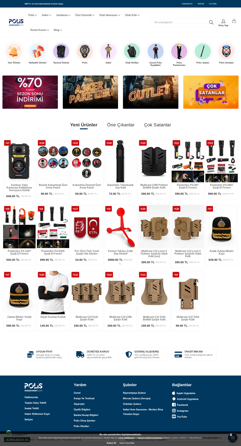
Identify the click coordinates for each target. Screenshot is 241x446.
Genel (77, 392)
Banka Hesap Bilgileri (86, 415)
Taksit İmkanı (193, 351)
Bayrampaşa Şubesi (134, 392)
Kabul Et (111, 443)
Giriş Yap (223, 25)
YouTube (182, 416)
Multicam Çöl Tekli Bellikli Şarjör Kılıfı (154, 318)
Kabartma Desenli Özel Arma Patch (87, 186)
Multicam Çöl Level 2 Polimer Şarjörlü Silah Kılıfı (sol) (154, 254)
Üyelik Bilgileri (82, 409)
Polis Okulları (81, 426)
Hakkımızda (31, 397)
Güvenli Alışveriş (146, 351)
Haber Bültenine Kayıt (37, 413)
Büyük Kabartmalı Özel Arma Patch (53, 186)
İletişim (29, 419)
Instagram (182, 410)
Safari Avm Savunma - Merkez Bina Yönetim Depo (143, 411)
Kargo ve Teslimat (84, 398)
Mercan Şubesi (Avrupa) (137, 398)
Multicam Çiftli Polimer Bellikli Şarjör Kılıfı (154, 186)
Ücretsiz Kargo (98, 351)
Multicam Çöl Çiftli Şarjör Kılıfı (120, 318)
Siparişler (79, 404)
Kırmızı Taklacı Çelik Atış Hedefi (120, 252)
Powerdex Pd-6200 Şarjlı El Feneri (53, 252)
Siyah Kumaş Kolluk (53, 317)
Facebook (182, 404)
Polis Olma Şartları (84, 420)
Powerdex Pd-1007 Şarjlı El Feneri (19, 252)
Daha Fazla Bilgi (127, 443)
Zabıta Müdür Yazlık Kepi (19, 318)
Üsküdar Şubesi (132, 404)
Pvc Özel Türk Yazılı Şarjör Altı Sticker (87, 252)
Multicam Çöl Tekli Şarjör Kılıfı (188, 318)
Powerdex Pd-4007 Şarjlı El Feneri (221, 186)
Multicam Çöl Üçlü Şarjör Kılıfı (87, 318)
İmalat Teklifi (32, 408)
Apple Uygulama (185, 393)
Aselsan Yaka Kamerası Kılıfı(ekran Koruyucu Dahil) (19, 188)
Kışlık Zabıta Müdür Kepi (222, 252)
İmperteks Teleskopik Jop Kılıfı (120, 186)
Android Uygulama (187, 399)
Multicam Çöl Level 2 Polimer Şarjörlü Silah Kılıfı (187, 254)
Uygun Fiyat (44, 351)
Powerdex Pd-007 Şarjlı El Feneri (188, 186)
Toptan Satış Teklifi (35, 402)
